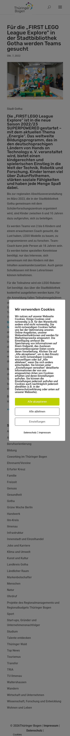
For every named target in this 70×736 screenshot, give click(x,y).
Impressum (45, 432)
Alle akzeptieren (37, 401)
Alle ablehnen (37, 411)
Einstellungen (37, 421)
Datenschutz (30, 432)
